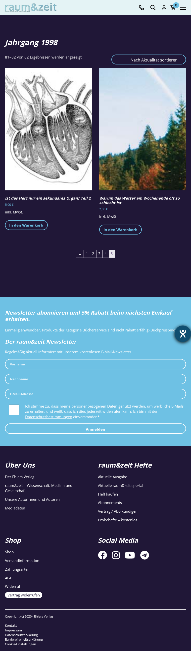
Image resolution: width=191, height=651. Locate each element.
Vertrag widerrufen (23, 594)
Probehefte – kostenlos (117, 519)
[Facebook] (102, 555)
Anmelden (95, 429)
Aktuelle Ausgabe (112, 476)
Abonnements (110, 502)
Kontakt (11, 625)
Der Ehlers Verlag (19, 476)
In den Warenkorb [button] (26, 225)
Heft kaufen (108, 494)
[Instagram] (116, 555)
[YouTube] (130, 555)
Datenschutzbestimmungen (48, 416)
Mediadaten (15, 507)
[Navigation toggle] (183, 8)
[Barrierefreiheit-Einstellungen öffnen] (183, 334)
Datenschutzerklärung (21, 635)
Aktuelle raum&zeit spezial (120, 485)
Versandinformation (22, 560)
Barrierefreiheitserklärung (24, 639)
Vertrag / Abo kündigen (118, 511)
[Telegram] (144, 555)
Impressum (13, 630)
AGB (8, 577)
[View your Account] (164, 7)
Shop (9, 551)
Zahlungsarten (17, 569)
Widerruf (12, 586)
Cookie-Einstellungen (20, 644)
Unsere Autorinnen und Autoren (32, 499)
